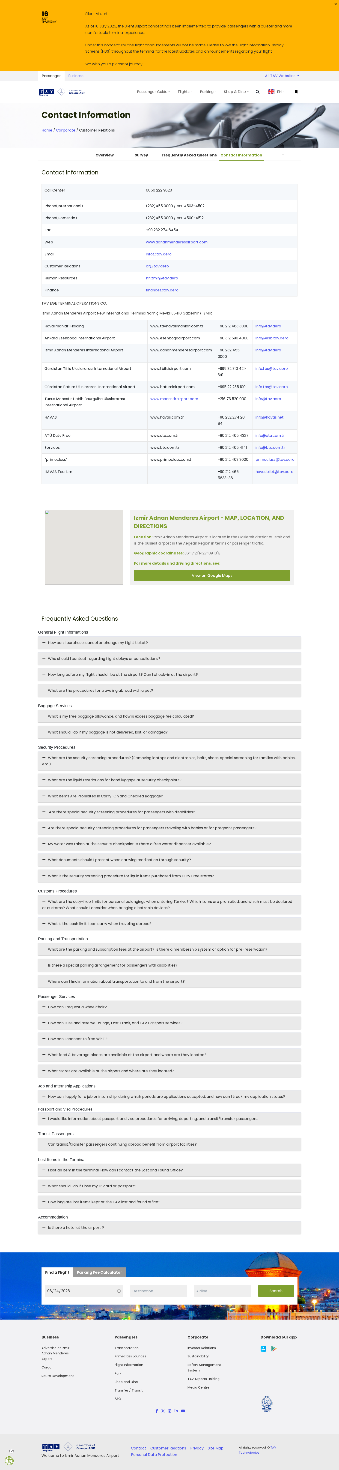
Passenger (51, 75)
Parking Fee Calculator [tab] (99, 1272)
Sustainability (198, 1356)
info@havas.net (270, 417)
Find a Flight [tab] (57, 1272)
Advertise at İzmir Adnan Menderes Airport (55, 1353)
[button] (335, 4)
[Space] (64, 91)
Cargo (46, 1367)
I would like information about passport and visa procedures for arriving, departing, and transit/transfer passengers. (153, 1118)
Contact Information (241, 155)
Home (47, 130)
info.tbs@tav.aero (272, 368)
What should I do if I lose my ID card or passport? (92, 1186)
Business (75, 75)
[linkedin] (176, 1411)
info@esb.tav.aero (272, 338)
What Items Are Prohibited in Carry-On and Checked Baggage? (105, 796)
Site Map (215, 1448)
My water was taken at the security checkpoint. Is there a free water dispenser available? (129, 844)
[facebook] (157, 1411)
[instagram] (170, 1411)
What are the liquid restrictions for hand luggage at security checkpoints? (114, 780)
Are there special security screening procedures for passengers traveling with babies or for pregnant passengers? (152, 828)
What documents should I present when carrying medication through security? (119, 859)
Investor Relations (201, 1348)
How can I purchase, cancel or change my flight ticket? (98, 642)
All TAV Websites (280, 75)
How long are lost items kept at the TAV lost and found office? (104, 1202)
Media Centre (198, 1387)
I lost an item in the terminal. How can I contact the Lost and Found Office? (115, 1170)
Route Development (58, 1376)
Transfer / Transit (129, 1390)
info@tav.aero (159, 254)
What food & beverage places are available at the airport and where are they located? (127, 1054)
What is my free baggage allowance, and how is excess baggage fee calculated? (121, 716)
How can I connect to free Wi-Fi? (77, 1039)
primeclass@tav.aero (275, 459)
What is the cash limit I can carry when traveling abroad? (100, 923)
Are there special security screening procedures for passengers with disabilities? (121, 812)
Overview (104, 155)
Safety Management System (204, 1367)
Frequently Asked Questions (189, 155)
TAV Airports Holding (203, 1379)
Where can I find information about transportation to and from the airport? (116, 981)
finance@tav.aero (162, 290)
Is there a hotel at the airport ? (76, 1227)
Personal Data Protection (154, 1454)
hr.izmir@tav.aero (162, 278)
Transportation (127, 1348)
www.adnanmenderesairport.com (177, 242)
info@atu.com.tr (270, 435)
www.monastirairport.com (174, 398)
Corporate (65, 130)
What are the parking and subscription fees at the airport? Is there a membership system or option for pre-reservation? (158, 949)
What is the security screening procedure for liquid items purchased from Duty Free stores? (131, 876)
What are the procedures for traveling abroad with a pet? (100, 690)
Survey (141, 155)
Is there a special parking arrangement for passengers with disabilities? (113, 965)
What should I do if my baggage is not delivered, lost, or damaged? (108, 732)
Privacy (197, 1448)
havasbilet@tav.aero (274, 471)
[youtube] (182, 1411)
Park (118, 1373)
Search (276, 1290)
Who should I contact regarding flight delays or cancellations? (104, 658)
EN (279, 91)
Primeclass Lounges (130, 1356)
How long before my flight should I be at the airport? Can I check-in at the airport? (123, 674)
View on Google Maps (212, 575)
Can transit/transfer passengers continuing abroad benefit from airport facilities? (122, 1144)
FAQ (118, 1398)
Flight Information (129, 1364)
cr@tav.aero (157, 266)
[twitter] (163, 1411)
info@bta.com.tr (270, 447)
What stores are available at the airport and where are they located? (111, 1071)
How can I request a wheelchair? (77, 1007)
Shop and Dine (126, 1382)
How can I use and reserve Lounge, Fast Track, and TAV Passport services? (115, 1023)
